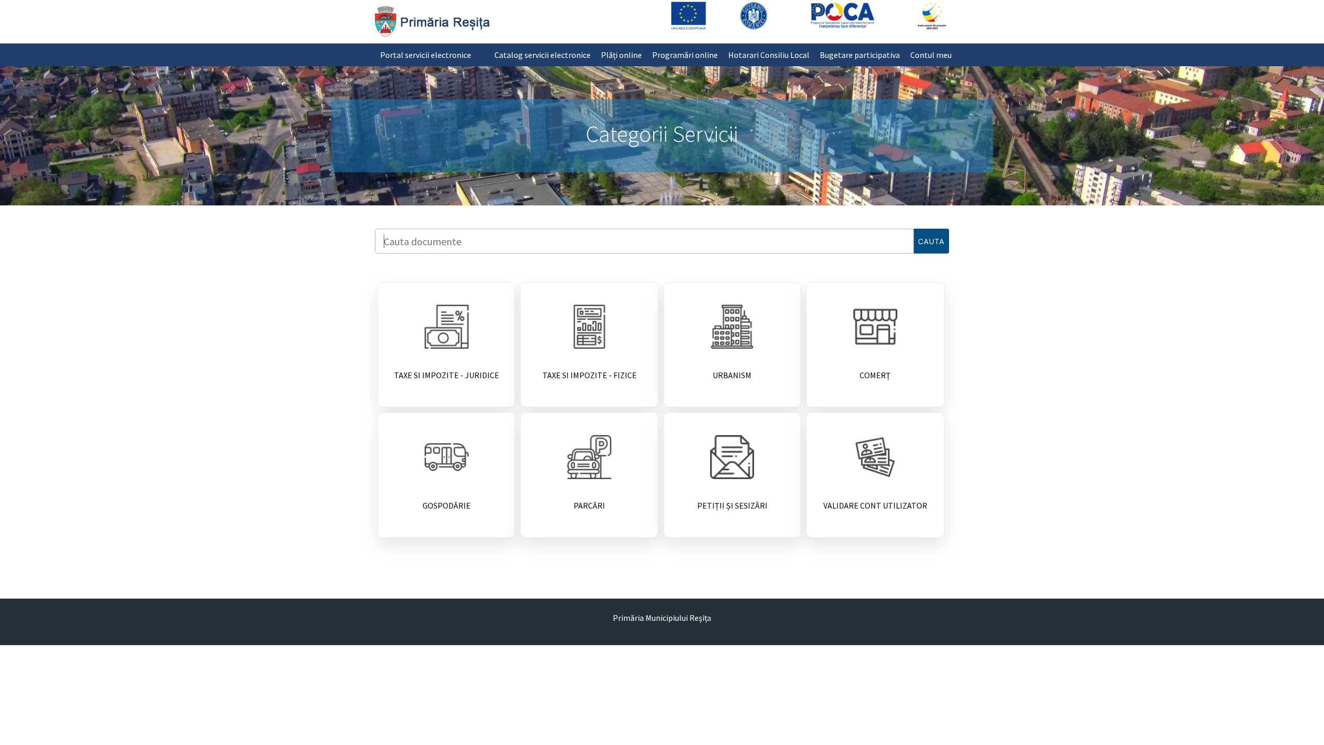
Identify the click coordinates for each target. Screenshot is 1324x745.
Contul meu (931, 55)
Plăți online (621, 55)
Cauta (931, 241)
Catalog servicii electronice (542, 55)
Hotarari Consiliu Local (768, 55)
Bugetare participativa (860, 55)
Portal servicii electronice (425, 55)
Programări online (685, 55)
